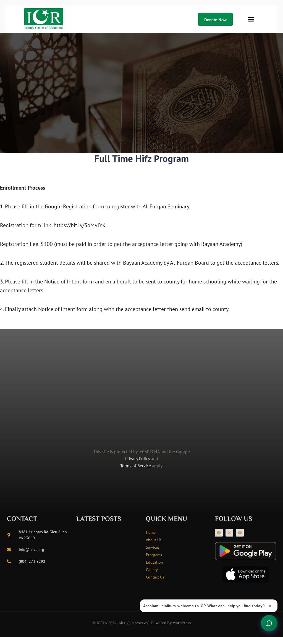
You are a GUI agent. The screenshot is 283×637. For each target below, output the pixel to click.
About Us (153, 539)
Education (154, 562)
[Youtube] (240, 533)
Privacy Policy (137, 458)
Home (151, 532)
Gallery (152, 569)
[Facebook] (219, 533)
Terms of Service (135, 465)
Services (152, 547)
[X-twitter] (229, 533)
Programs (154, 554)
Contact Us (155, 577)
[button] (251, 19)
